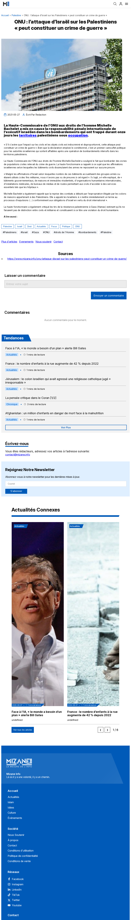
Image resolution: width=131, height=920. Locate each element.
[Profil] (121, 4)
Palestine (16, 15)
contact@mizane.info (17, 454)
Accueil (5, 15)
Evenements (26, 241)
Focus (54, 226)
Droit (29, 226)
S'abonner (16, 491)
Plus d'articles (9, 241)
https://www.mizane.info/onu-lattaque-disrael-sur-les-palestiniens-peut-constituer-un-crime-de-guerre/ (67, 258)
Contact (58, 241)
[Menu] (126, 4)
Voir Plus (66, 427)
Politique (66, 226)
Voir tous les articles (22, 730)
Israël (19, 226)
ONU (77, 226)
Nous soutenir (43, 241)
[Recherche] (115, 4)
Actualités (41, 226)
